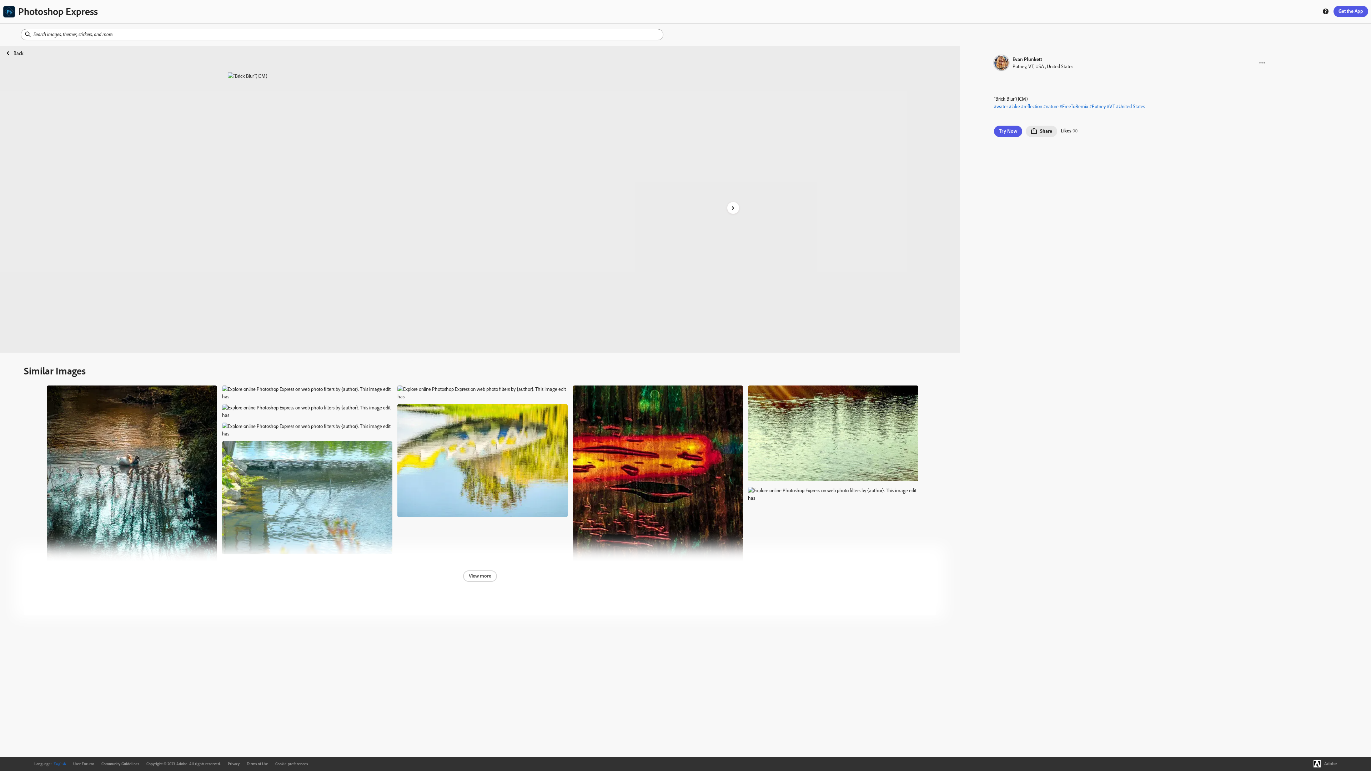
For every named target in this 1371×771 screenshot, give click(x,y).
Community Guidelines (120, 763)
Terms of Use (257, 763)
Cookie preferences (291, 763)
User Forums (83, 763)
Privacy (234, 763)
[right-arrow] (733, 208)
